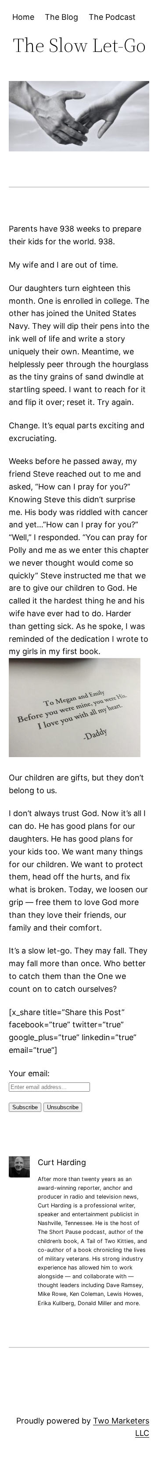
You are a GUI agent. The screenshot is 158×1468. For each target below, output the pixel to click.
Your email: (29, 1073)
